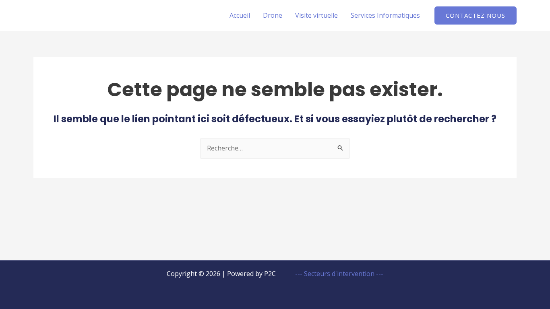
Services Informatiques (385, 15)
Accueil (240, 15)
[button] (475, 15)
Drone (272, 15)
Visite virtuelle (316, 15)
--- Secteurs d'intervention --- (338, 273)
